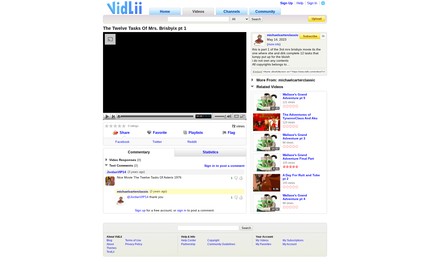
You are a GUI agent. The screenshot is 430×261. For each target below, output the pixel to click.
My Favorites (263, 244)
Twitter (157, 142)
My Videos (262, 240)
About (110, 244)
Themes (111, 248)
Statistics (210, 152)
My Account (290, 244)
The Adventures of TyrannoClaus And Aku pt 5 (300, 116)
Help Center (188, 240)
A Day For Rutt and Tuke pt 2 (301, 177)
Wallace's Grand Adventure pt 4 (295, 197)
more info (274, 44)
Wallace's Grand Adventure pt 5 (295, 96)
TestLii (110, 251)
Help (300, 3)
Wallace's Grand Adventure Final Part (298, 156)
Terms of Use (133, 240)
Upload (317, 18)
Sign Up (286, 3)
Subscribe (310, 36)
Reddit (192, 142)
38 (323, 36)
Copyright (213, 240)
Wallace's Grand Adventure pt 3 (295, 136)
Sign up (140, 210)
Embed (257, 72)
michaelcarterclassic (282, 35)
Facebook (122, 142)
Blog (109, 240)
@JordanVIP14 (137, 197)
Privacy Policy (133, 244)
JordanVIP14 (116, 172)
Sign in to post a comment (224, 165)
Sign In (312, 3)
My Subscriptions (293, 240)
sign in (181, 210)
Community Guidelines (221, 244)
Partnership (188, 244)
